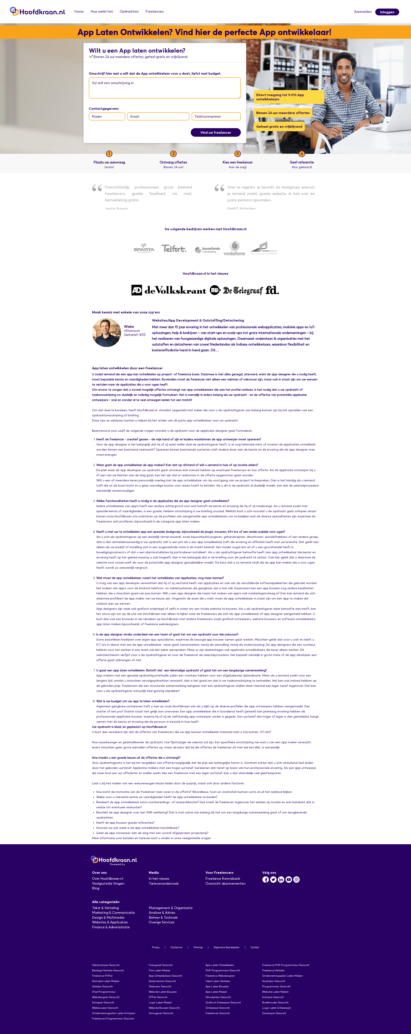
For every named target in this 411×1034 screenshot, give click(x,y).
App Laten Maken (216, 991)
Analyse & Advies (162, 913)
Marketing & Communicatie (113, 913)
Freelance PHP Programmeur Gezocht (285, 965)
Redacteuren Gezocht (162, 981)
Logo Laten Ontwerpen (276, 1007)
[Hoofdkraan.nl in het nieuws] (205, 295)
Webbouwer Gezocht (105, 1007)
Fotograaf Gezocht (161, 965)
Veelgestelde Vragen (108, 883)
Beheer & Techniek (163, 917)
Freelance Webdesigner (220, 975)
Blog (95, 888)
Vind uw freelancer (215, 132)
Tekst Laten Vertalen (218, 981)
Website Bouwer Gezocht (164, 1007)
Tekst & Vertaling (105, 908)
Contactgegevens (104, 108)
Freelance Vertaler (273, 970)
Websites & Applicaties (110, 922)
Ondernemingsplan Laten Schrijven (113, 1013)
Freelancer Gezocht (218, 1013)
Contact (254, 947)
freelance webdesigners (162, 624)
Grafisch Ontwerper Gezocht (223, 1002)
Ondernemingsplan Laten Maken (282, 975)
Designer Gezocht (103, 1002)
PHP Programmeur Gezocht (223, 970)
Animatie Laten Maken (105, 981)
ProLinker (132, 864)
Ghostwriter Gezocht (218, 997)
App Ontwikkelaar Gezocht (165, 975)
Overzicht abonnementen (226, 883)
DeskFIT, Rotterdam (241, 208)
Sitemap (198, 947)
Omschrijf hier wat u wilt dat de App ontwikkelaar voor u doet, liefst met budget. (155, 73)
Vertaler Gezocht (102, 986)
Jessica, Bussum (116, 208)
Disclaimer (176, 947)
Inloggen (387, 12)
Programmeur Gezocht (276, 986)
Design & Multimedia (108, 917)
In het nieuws (159, 879)
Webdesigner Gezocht (105, 997)
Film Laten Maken (159, 970)
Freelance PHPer (102, 975)
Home (79, 11)
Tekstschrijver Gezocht (105, 965)
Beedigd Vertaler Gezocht (108, 970)
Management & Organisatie (171, 908)
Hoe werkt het (102, 11)
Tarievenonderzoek (164, 883)
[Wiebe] (106, 346)
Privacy (156, 947)
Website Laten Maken (275, 991)
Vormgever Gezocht (161, 1013)
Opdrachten (129, 11)
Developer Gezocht (274, 1013)
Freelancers (155, 11)
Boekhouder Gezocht (275, 1002)
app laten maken (187, 521)
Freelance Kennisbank (223, 879)
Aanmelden (363, 12)
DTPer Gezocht (158, 997)
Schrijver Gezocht (273, 997)
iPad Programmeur (104, 991)
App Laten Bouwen (217, 986)
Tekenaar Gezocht (160, 986)
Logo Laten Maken (160, 1002)
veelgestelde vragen (196, 838)
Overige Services (161, 922)
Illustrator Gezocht (273, 981)
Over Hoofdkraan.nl (107, 879)
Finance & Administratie (111, 927)
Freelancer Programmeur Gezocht (113, 1018)
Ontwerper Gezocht (218, 1007)
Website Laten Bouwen (163, 991)
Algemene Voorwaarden (227, 947)
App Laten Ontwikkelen (220, 965)
